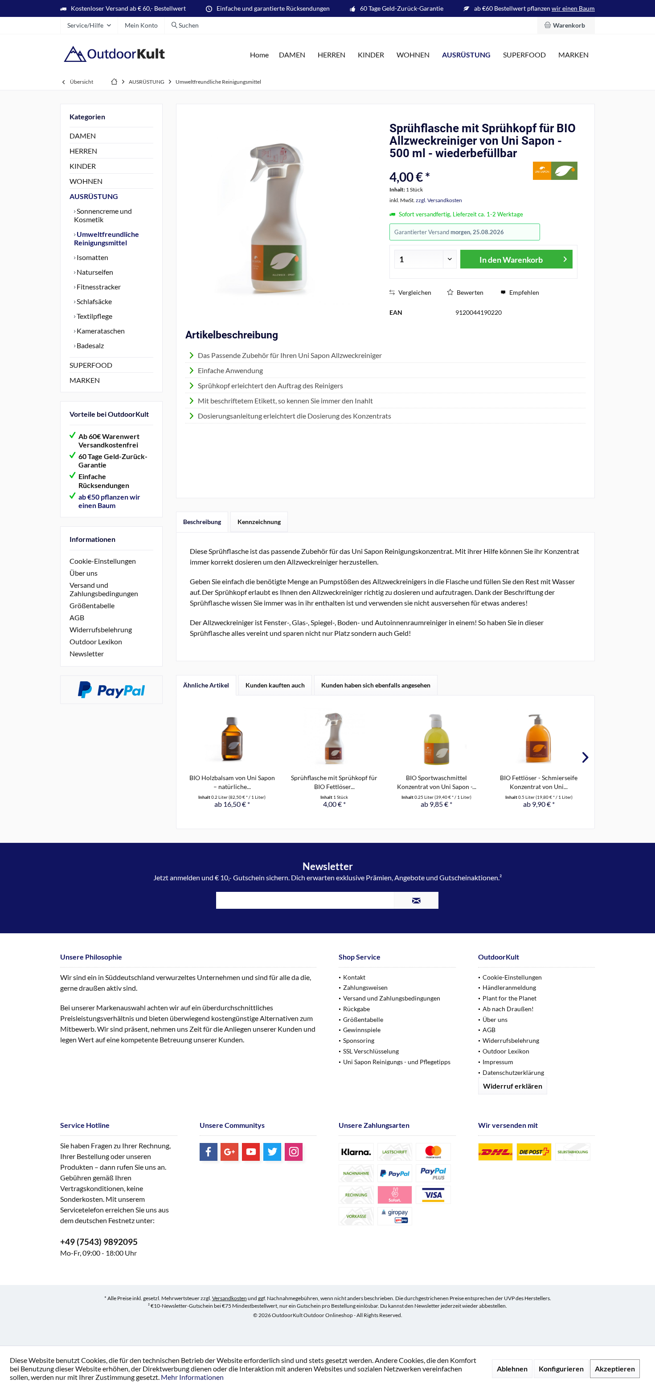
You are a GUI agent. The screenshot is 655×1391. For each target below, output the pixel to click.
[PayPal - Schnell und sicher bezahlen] (111, 689)
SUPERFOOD (91, 365)
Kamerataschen (100, 330)
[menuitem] (566, 25)
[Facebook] (208, 1152)
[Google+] (229, 1152)
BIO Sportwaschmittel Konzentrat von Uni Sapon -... (436, 782)
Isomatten (91, 257)
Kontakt (354, 977)
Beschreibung (202, 521)
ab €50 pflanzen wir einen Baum (109, 500)
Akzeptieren (615, 1368)
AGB (77, 617)
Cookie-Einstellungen (103, 561)
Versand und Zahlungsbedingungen (104, 589)
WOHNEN (86, 181)
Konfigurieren (561, 1368)
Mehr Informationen (192, 1377)
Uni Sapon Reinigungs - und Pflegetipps (396, 1062)
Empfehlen (523, 292)
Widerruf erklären (512, 1086)
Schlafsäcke (93, 301)
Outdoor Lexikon (96, 641)
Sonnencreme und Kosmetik (103, 215)
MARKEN (85, 380)
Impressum (498, 1062)
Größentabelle (92, 605)
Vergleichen (414, 292)
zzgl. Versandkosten (439, 200)
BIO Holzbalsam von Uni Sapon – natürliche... (232, 782)
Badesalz (89, 345)
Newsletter (87, 653)
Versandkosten (229, 1298)
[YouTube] (251, 1152)
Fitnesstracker (98, 286)
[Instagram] (294, 1152)
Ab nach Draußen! (508, 1009)
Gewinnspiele (362, 1029)
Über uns (84, 573)
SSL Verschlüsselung (371, 1051)
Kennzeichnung (259, 521)
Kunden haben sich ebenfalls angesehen (375, 685)
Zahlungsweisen (365, 987)
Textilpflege (93, 316)
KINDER (83, 166)
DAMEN (83, 135)
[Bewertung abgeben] (460, 165)
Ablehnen (512, 1368)
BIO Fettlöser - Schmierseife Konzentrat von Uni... (538, 782)
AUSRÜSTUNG (94, 196)
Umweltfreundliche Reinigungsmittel (106, 238)
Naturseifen (94, 272)
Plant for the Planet (509, 998)
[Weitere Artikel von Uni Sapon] (555, 171)
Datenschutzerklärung (513, 1072)
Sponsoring (358, 1040)
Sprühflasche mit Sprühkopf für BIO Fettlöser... (334, 782)
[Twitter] (272, 1152)
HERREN (83, 150)
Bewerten (469, 292)
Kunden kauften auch (275, 685)
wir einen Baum (573, 8)
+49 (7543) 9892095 (99, 1241)
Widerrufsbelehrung (101, 629)
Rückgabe (356, 1009)
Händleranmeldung (509, 987)
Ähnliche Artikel (206, 685)
